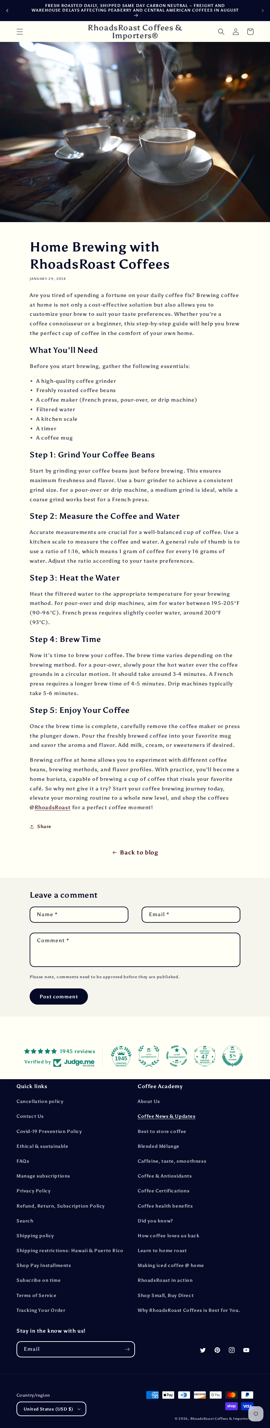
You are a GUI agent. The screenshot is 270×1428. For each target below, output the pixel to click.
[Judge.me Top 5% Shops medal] (232, 1056)
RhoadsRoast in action (165, 1280)
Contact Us (30, 1116)
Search (25, 1221)
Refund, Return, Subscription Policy (60, 1206)
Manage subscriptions (43, 1176)
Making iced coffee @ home (171, 1265)
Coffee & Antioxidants (165, 1176)
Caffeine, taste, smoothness (172, 1161)
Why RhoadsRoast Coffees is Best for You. (189, 1310)
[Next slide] (263, 10)
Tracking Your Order (40, 1310)
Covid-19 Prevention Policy (49, 1131)
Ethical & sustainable (42, 1146)
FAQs (22, 1161)
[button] (20, 31)
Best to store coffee (162, 1131)
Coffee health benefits (165, 1206)
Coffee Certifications (164, 1191)
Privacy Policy (33, 1191)
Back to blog (139, 852)
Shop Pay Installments (43, 1265)
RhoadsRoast (53, 807)
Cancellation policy (39, 1101)
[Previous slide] (7, 10)
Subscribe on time (38, 1280)
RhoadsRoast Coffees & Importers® (222, 1419)
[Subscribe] (127, 1349)
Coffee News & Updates (167, 1116)
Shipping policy (35, 1236)
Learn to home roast (162, 1250)
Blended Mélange (158, 1146)
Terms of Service (36, 1295)
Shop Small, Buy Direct (166, 1295)
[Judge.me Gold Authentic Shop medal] (148, 1056)
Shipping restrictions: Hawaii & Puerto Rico (69, 1250)
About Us (149, 1101)
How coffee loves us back (168, 1236)
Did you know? (155, 1221)
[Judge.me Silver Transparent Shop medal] (176, 1056)
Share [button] (44, 826)
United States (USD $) (48, 1409)
